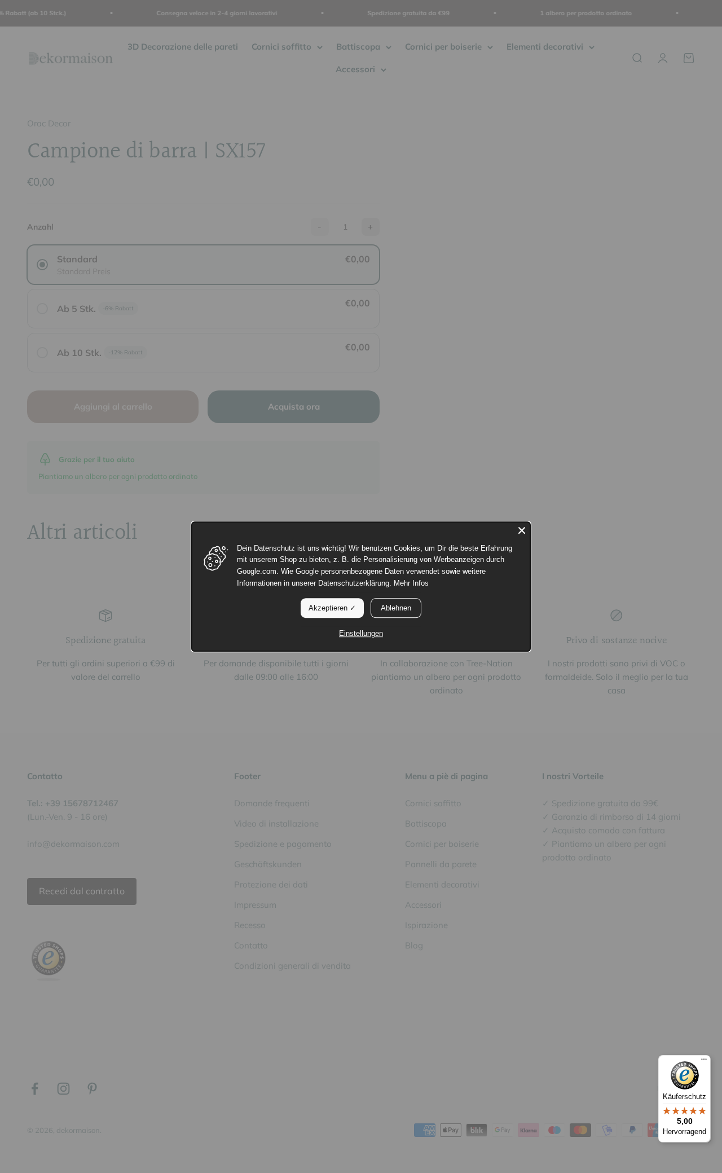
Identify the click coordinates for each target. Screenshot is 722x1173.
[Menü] (704, 1062)
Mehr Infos (411, 583)
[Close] (521, 530)
